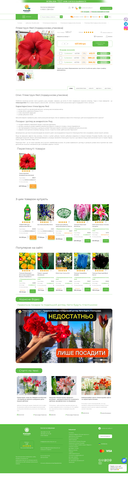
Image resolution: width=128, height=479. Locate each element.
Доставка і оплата (73, 448)
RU (110, 16)
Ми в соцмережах (74, 458)
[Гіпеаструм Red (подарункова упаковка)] (35, 49)
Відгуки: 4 (99, 88)
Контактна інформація (47, 7)
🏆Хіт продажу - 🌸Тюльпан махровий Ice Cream (95, 11)
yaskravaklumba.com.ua (22, 460)
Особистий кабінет (106, 428)
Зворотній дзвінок (106, 8)
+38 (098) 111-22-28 (45, 432)
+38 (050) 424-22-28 (45, 433)
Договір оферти (73, 457)
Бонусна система (73, 438)
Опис (71, 88)
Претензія (71, 462)
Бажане (110, 36)
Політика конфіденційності (76, 455)
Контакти (71, 432)
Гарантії (91, 88)
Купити (69, 239)
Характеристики (81, 88)
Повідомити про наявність (33, 186)
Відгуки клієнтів (73, 450)
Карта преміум (73, 439)
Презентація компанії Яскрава (77, 441)
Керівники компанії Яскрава (76, 443)
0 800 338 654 (47, 9)
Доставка (108, 88)
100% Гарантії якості (74, 453)
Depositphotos (57, 463)
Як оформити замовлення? (76, 460)
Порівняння (99, 36)
